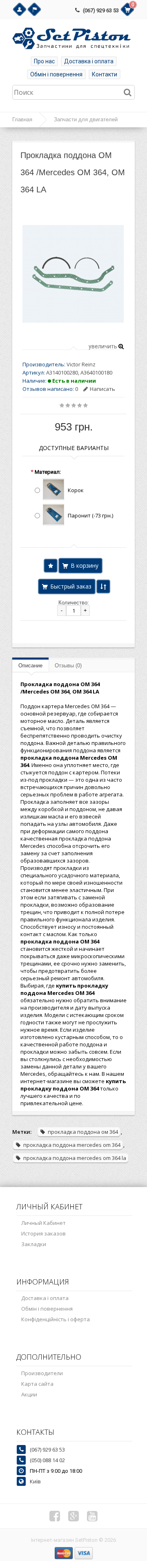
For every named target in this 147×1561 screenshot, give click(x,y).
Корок (76, 490)
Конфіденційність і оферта (55, 1319)
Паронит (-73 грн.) (90, 515)
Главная (22, 119)
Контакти (104, 74)
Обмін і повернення (56, 74)
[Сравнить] (103, 586)
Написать (102, 388)
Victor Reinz (81, 364)
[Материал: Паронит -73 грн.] (54, 523)
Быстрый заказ (70, 586)
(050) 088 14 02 (47, 1460)
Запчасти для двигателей (86, 119)
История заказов (43, 1233)
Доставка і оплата (89, 61)
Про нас (44, 61)
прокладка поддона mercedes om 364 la (74, 1158)
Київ (35, 1481)
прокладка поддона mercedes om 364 (71, 1144)
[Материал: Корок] (54, 498)
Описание (30, 665)
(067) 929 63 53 (101, 10)
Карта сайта (37, 1383)
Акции (29, 1394)
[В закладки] (51, 566)
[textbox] (73, 92)
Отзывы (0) (68, 665)
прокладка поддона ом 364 (83, 1131)
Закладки (33, 1244)
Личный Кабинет (43, 1222)
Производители (42, 1373)
